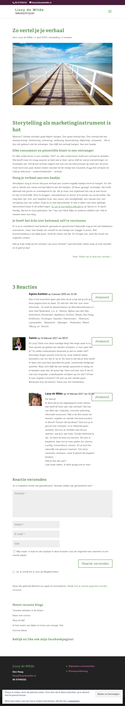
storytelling (54, 37)
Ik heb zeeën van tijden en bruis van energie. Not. (38, 625)
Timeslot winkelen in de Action (28, 610)
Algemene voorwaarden (82, 666)
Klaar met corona (21, 615)
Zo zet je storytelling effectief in (67, 206)
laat (90, 167)
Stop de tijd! (19, 620)
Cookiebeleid (73, 701)
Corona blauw (20, 630)
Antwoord (102, 297)
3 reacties (67, 37)
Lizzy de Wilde (25, 37)
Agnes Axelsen (38, 294)
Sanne (33, 338)
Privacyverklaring (78, 671)
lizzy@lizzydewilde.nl (24, 675)
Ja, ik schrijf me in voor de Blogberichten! (37, 571)
